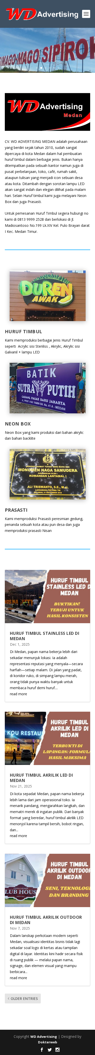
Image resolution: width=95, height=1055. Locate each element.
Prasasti (16, 510)
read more (18, 693)
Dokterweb (47, 1042)
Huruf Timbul (23, 331)
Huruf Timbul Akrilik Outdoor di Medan (46, 919)
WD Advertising (43, 1036)
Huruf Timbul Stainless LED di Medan (45, 636)
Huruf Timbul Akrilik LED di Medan (41, 777)
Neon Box (18, 424)
